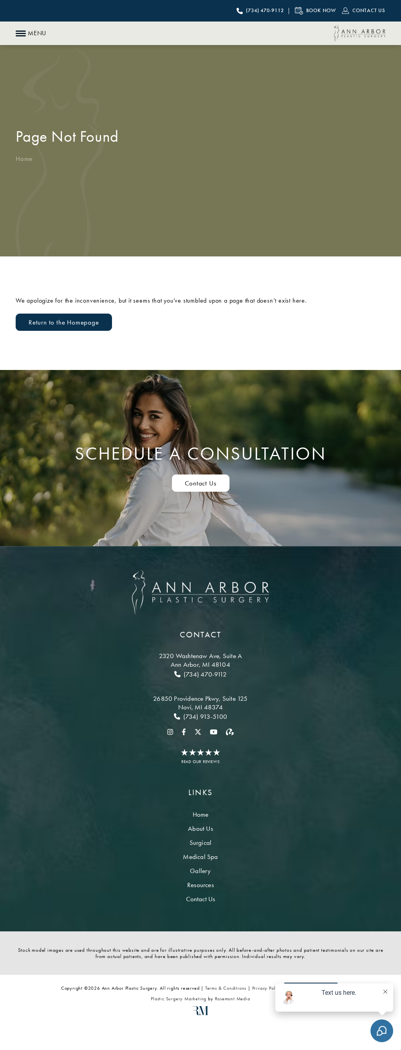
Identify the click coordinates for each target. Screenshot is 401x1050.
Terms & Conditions (225, 988)
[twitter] (198, 731)
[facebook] (184, 731)
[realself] (230, 731)
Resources (200, 885)
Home (24, 158)
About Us (200, 828)
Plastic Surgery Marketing (178, 998)
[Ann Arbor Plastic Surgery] (359, 33)
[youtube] (213, 731)
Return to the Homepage (64, 322)
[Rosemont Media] (200, 1013)
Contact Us (201, 483)
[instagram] (170, 731)
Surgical (201, 842)
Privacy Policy (267, 988)
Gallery (200, 871)
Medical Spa (200, 857)
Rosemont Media (232, 998)
